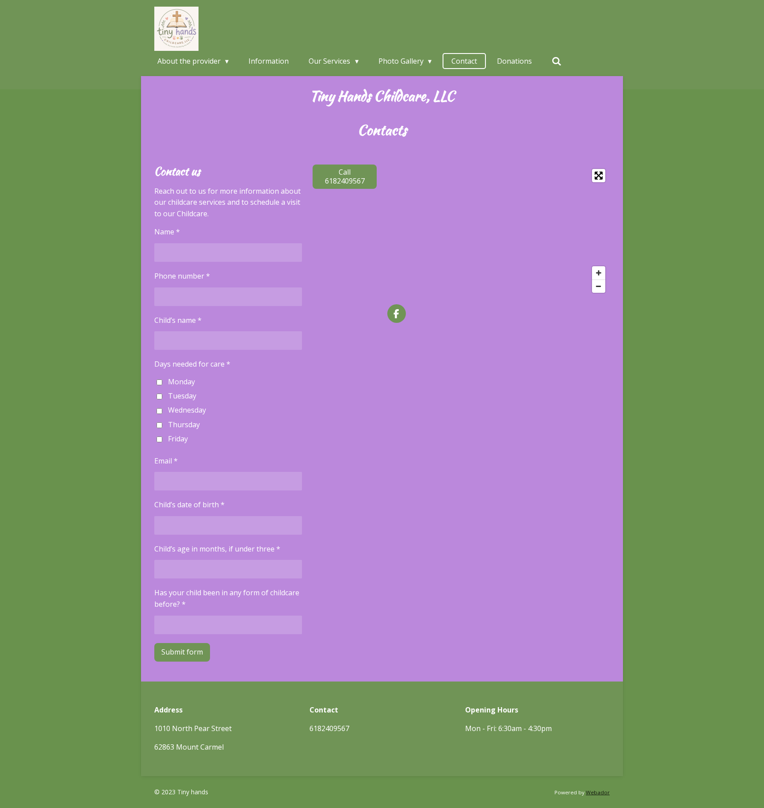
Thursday (184, 424)
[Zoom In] (598, 273)
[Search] (556, 61)
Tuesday (182, 396)
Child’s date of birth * (189, 504)
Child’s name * (178, 320)
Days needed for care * (192, 364)
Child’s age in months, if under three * (217, 549)
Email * (166, 461)
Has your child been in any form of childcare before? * (226, 598)
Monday (181, 382)
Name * (167, 232)
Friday (178, 439)
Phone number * (182, 276)
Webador (598, 792)
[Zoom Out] (598, 286)
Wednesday (187, 410)
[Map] (498, 231)
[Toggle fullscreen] (598, 175)
